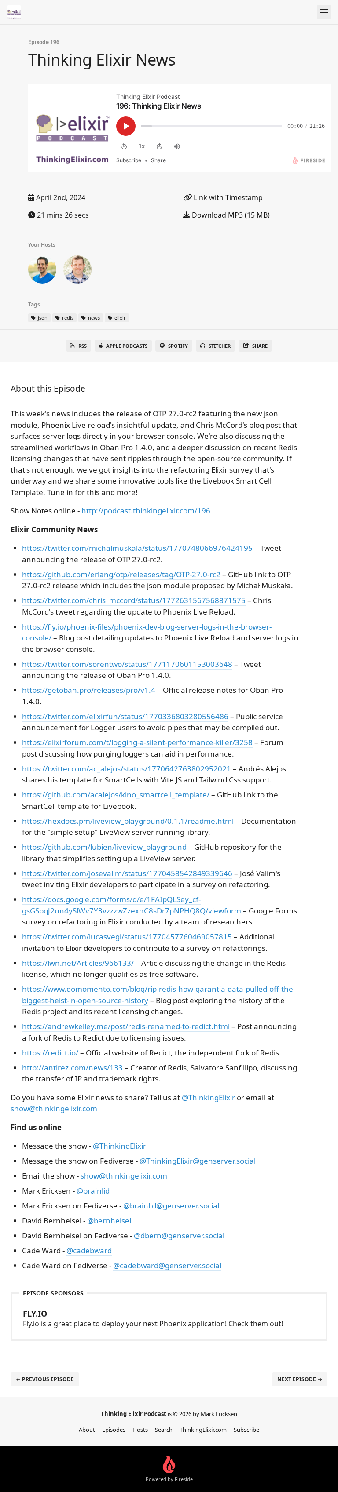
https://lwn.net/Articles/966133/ (78, 963)
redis (67, 317)
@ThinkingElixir (208, 1097)
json (42, 317)
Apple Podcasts (126, 345)
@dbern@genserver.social (179, 1235)
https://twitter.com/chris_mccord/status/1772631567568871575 (134, 600)
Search (164, 1430)
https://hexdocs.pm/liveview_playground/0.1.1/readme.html (128, 821)
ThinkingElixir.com (203, 1430)
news (93, 317)
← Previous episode (45, 1379)
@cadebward (89, 1250)
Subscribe (246, 1430)
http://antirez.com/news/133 (72, 1068)
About (87, 1430)
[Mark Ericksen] (42, 271)
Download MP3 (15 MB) (230, 215)
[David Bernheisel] (77, 271)
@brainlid (93, 1191)
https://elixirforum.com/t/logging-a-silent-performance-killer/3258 (137, 742)
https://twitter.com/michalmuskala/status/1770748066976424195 (137, 548)
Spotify (178, 345)
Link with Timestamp (227, 197)
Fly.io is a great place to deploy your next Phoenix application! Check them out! (153, 1318)
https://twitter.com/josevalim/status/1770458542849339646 (127, 873)
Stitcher (220, 345)
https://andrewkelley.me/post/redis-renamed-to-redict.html (126, 1026)
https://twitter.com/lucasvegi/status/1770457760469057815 (127, 937)
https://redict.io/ (50, 1053)
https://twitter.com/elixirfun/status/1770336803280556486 (125, 716)
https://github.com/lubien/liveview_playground (104, 847)
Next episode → (299, 1379)
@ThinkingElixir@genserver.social (198, 1161)
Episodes (113, 1430)
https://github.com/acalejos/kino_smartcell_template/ (115, 795)
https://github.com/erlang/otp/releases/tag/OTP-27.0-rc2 (121, 574)
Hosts (140, 1430)
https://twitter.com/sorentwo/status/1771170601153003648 (127, 664)
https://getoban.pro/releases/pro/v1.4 (88, 690)
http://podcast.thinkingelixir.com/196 (145, 511)
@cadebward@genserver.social (167, 1265)
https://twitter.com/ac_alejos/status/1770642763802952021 (126, 769)
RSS (82, 345)
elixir (119, 317)
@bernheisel (109, 1220)
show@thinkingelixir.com (54, 1108)
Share (260, 345)
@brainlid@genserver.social (171, 1206)
